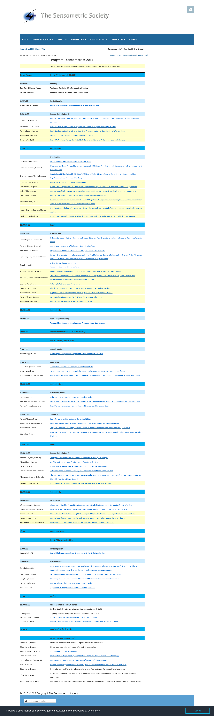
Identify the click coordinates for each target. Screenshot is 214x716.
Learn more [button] (94, 710)
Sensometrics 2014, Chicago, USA (32, 49)
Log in (190, 9)
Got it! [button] (197, 711)
